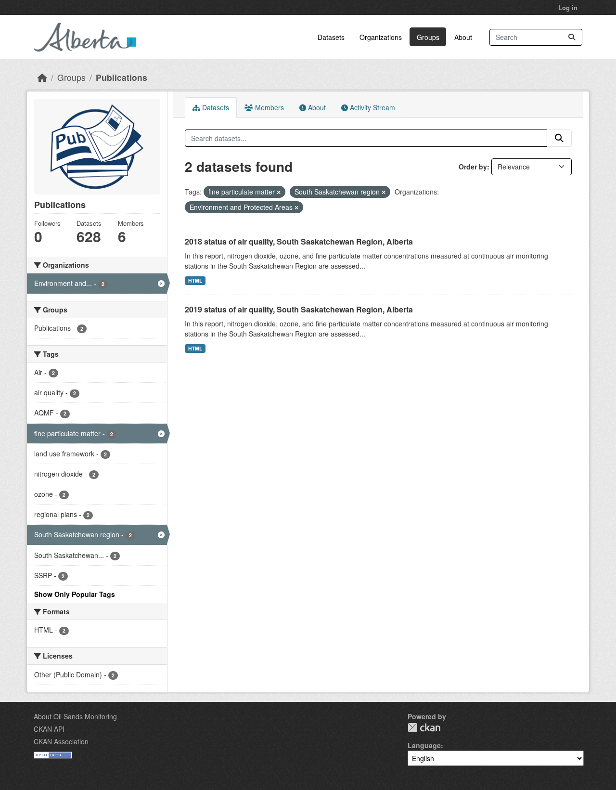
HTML (195, 280)
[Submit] (571, 37)
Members (268, 107)
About (463, 37)
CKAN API (49, 729)
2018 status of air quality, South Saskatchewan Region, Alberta (299, 241)
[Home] (42, 77)
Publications (121, 77)
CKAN (424, 728)
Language (424, 745)
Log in (568, 7)
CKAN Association (61, 741)
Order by (473, 166)
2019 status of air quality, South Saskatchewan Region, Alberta (299, 309)
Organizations (380, 37)
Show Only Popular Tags (74, 594)
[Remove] (279, 192)
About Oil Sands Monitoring (75, 716)
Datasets (331, 37)
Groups (428, 37)
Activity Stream (371, 107)
